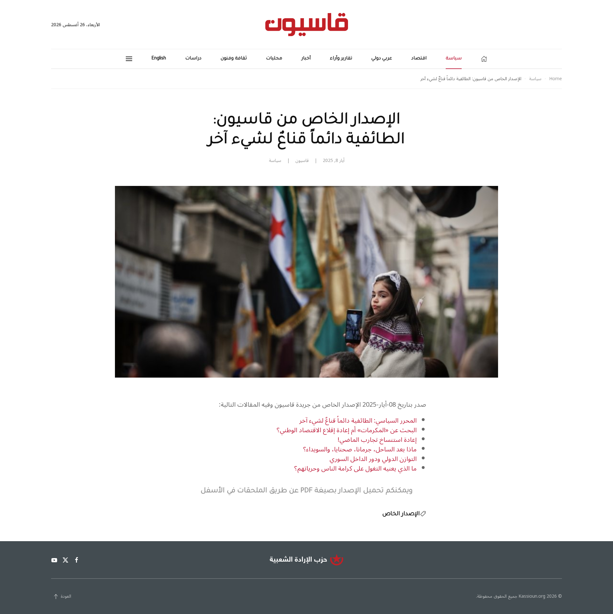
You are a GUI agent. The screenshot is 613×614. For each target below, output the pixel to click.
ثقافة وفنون (234, 58)
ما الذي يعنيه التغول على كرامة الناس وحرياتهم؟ (355, 468)
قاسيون (302, 160)
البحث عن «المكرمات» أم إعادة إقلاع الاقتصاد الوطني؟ (346, 430)
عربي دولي (381, 58)
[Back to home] (306, 24)
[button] (129, 58)
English (158, 58)
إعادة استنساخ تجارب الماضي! (377, 440)
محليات (274, 58)
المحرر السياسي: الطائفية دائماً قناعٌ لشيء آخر (358, 420)
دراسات (193, 58)
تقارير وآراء (341, 58)
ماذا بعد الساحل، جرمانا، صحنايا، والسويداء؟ (360, 449)
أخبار (306, 58)
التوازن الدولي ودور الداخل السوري (373, 459)
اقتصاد (419, 58)
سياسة (454, 58)
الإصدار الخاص (401, 514)
